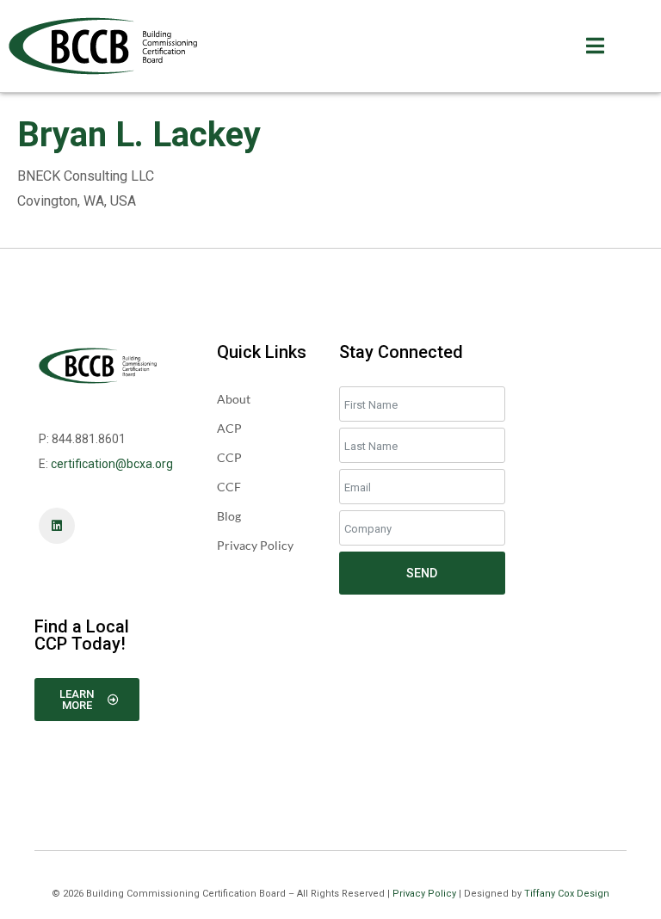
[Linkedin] (57, 526)
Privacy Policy (424, 893)
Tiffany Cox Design (566, 893)
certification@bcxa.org (112, 464)
